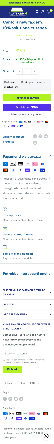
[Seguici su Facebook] (5, 399)
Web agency (9, 437)
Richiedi (12, 369)
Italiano (8, 383)
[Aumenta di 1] (35, 71)
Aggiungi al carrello (27, 98)
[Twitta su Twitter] (46, 136)
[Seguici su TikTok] (21, 399)
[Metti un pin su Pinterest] (40, 136)
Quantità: (9, 71)
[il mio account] (42, 11)
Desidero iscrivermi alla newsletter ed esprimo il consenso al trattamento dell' (24, 361)
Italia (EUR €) (28, 383)
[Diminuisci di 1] (19, 71)
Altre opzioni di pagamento (27, 114)
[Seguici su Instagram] (10, 399)
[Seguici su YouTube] (16, 399)
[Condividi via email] (35, 142)
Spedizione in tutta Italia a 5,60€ (27, 2)
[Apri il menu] (4, 12)
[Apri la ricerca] (37, 11)
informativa (31, 362)
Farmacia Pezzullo (27, 35)
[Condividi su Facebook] (35, 136)
